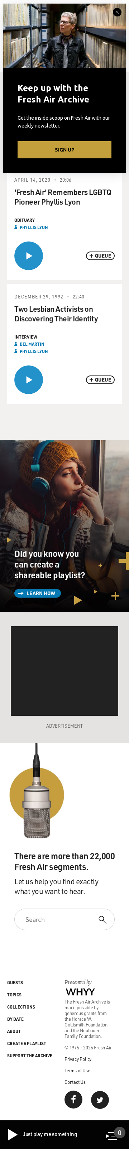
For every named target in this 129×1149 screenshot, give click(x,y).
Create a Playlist (26, 1043)
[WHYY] (80, 991)
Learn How (41, 593)
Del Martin (32, 344)
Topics (14, 994)
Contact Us (75, 1082)
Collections (21, 1007)
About (14, 1031)
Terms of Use (77, 1070)
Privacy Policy (77, 1059)
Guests (15, 982)
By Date (15, 1019)
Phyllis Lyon (34, 227)
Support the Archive (29, 1055)
